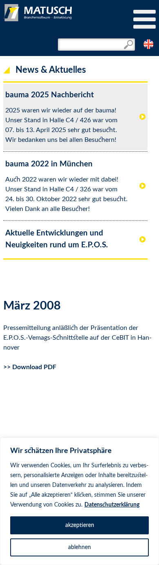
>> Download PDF (29, 367)
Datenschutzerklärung (111, 505)
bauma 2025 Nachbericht (49, 95)
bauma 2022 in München (49, 164)
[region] (79, 501)
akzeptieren (79, 525)
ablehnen (79, 547)
